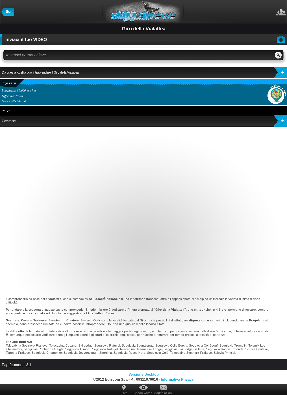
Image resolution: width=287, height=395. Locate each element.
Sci (28, 365)
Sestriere (12, 320)
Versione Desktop (143, 374)
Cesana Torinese (34, 320)
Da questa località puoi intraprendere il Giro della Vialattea (40, 72)
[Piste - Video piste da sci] (7, 14)
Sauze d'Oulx (90, 320)
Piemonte (16, 365)
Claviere (72, 320)
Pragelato (257, 320)
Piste (123, 393)
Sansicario (56, 320)
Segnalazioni (163, 393)
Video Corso (143, 393)
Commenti (9, 121)
